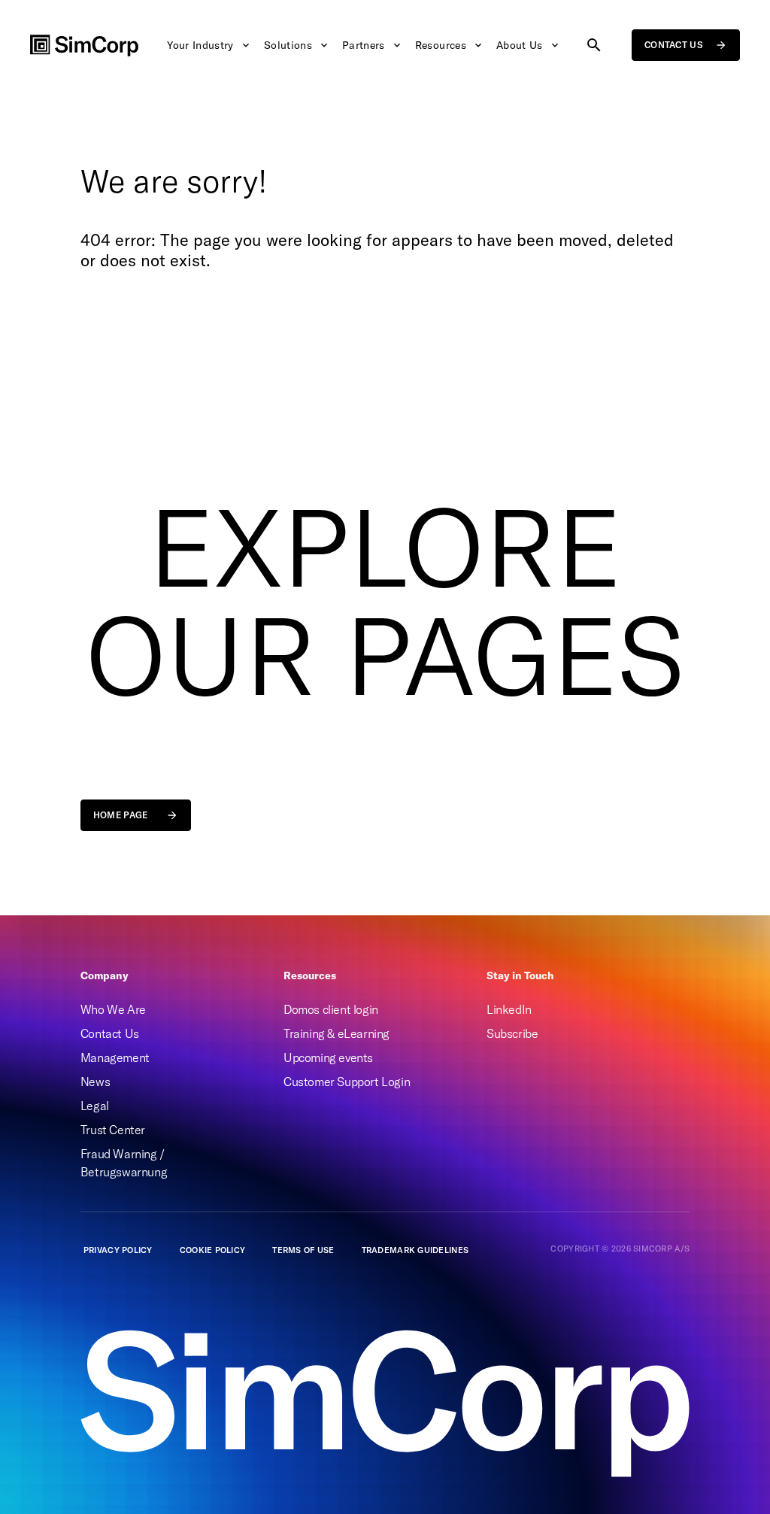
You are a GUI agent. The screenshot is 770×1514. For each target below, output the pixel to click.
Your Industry (200, 45)
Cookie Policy (213, 1250)
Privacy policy (118, 1250)
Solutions (288, 45)
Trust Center (112, 1129)
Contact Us (109, 1033)
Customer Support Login (346, 1081)
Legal (94, 1105)
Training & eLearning (336, 1033)
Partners (363, 45)
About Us (519, 45)
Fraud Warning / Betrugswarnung (123, 1162)
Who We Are (113, 1009)
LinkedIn (509, 1009)
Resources (440, 45)
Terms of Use (303, 1250)
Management (115, 1057)
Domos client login (330, 1009)
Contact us (673, 44)
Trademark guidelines (415, 1250)
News (95, 1081)
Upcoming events (328, 1057)
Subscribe (512, 1033)
